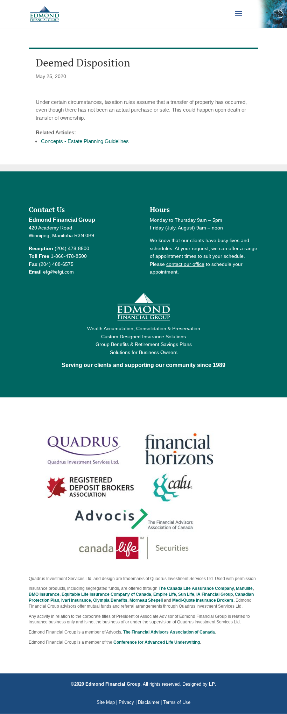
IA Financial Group (214, 594)
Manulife (244, 588)
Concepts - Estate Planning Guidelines (85, 141)
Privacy (126, 702)
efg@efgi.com (58, 272)
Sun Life (186, 594)
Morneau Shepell (146, 600)
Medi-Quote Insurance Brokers (202, 600)
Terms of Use (176, 702)
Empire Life (164, 594)
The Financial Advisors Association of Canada (169, 632)
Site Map (106, 702)
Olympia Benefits (110, 600)
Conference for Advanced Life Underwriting (156, 642)
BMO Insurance (44, 594)
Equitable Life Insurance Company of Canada (106, 594)
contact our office (185, 264)
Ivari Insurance (76, 600)
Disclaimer (148, 702)
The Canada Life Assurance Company (196, 588)
